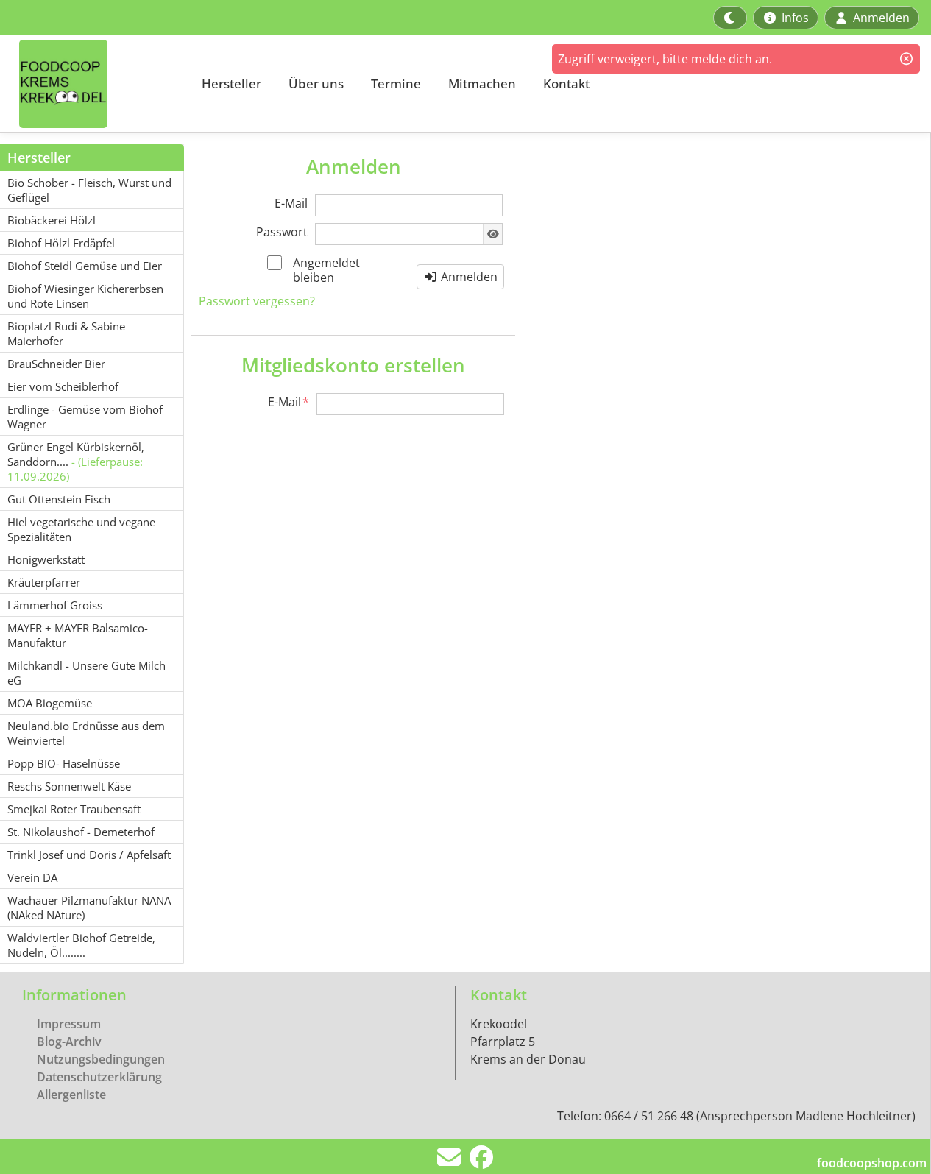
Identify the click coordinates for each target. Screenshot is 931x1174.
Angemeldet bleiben (326, 270)
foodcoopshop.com (872, 1163)
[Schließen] (906, 59)
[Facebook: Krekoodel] (481, 1161)
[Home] (92, 84)
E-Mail (291, 203)
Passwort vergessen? (257, 301)
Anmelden (468, 277)
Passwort (282, 232)
